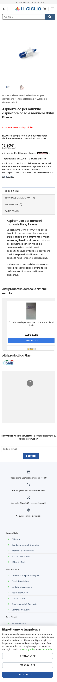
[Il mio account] (3, 9)
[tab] (28, 191)
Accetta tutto (28, 674)
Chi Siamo (16, 539)
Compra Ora (31, 340)
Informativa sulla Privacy (23, 550)
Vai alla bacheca (19, 623)
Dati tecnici (12, 211)
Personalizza (27, 665)
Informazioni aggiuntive (20, 197)
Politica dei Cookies (21, 556)
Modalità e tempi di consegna (25, 575)
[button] (44, 9)
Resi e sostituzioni (20, 592)
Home (5, 95)
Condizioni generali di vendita (25, 545)
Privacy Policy (29, 649)
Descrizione (12, 191)
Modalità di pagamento (22, 587)
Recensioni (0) (13, 204)
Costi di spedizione (20, 581)
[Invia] (50, 17)
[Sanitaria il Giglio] (28, 9)
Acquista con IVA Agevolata (24, 604)
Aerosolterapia (26, 98)
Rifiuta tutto (27, 656)
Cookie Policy (47, 649)
